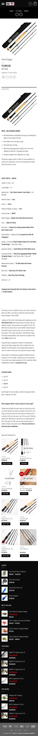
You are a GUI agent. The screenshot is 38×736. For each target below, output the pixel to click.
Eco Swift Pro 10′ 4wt (26, 458)
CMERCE (32, 733)
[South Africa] (8, 4)
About (20, 730)
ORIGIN (26, 11)
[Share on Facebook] (7, 77)
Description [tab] (5, 89)
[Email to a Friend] (14, 77)
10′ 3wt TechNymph (7, 488)
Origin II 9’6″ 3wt (6, 458)
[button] (30, 3)
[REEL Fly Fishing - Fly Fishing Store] (3, 3)
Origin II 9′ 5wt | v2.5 (7, 519)
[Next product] (17, 14)
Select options (7, 463)
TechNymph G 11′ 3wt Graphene (7, 549)
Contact (25, 730)
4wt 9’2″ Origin (24, 519)
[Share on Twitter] (10, 77)
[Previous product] (20, 14)
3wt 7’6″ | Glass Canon (26, 488)
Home (11, 11)
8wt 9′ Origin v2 (24, 549)
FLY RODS (19, 11)
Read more (24, 463)
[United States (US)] (12, 4)
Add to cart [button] (6, 524)
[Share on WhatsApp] (3, 77)
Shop (15, 730)
